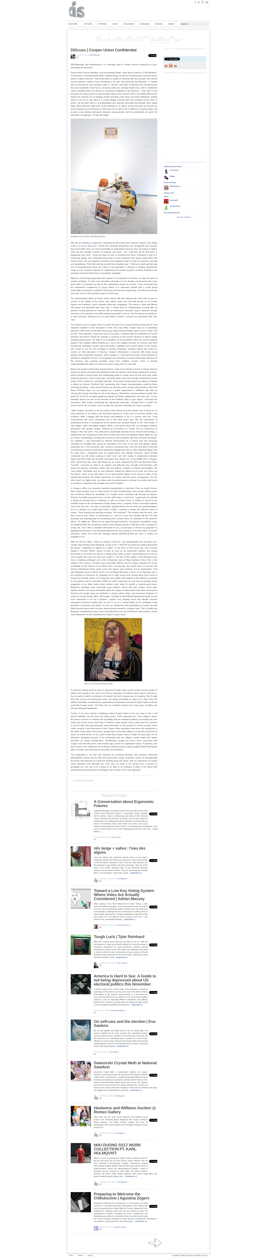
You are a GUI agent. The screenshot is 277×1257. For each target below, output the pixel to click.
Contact (80, 1255)
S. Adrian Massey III (123, 925)
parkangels (174, 200)
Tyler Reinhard (122, 963)
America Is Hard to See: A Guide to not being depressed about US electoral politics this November (125, 980)
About (71, 1255)
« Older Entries (155, 1243)
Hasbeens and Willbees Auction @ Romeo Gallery (125, 1110)
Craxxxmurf (174, 170)
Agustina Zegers (120, 1227)
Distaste (88, 24)
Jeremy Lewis (169, 193)
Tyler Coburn (116, 837)
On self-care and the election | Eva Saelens (124, 1023)
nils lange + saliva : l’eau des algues (120, 850)
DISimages (144, 24)
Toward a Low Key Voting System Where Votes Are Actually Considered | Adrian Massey (124, 894)
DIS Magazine (77, 9)
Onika (166, 196)
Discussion (129, 24)
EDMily (172, 176)
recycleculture (175, 206)
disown (158, 24)
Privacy (90, 1255)
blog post (92, 246)
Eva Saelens (114, 1052)
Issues (171, 24)
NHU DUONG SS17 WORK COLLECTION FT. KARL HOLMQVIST (117, 1149)
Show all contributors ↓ (185, 217)
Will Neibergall (94, 55)
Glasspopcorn (78, 780)
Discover (73, 24)
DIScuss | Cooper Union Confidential (103, 50)
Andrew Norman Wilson (173, 166)
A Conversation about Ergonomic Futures (124, 803)
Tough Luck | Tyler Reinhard (119, 936)
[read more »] (136, 873)
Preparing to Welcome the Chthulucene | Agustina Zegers (121, 1196)
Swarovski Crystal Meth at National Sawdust (125, 1065)
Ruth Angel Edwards (172, 213)
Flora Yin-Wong (170, 182)
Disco (115, 24)
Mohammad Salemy (118, 1010)
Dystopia (102, 24)
